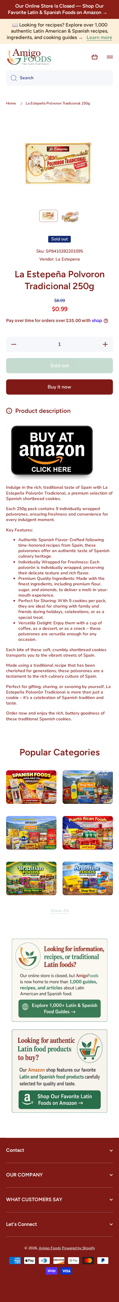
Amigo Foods (50, 1248)
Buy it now (59, 387)
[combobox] (59, 78)
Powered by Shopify (78, 1248)
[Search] (11, 78)
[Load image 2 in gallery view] (70, 217)
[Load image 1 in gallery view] (48, 216)
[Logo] (29, 57)
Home (11, 103)
